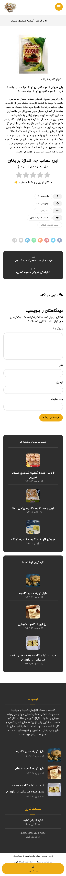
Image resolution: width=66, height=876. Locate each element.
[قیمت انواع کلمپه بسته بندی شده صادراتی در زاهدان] (33, 643)
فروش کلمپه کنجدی (39, 218)
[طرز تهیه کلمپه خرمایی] (33, 612)
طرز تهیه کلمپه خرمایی (33, 624)
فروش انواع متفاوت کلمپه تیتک (33, 539)
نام (61, 365)
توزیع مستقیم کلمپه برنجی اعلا (33, 508)
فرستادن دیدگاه (51, 417)
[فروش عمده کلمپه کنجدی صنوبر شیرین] (33, 460)
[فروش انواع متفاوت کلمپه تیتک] (33, 527)
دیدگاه (58, 329)
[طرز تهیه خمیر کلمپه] (33, 580)
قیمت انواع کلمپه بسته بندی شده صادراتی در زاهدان (33, 657)
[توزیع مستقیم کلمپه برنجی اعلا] (33, 495)
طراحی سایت (47, 856)
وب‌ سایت (57, 399)
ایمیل (59, 382)
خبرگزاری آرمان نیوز (33, 862)
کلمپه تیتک (43, 210)
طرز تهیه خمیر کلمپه (33, 593)
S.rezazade (43, 196)
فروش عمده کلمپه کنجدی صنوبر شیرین (33, 475)
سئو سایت (35, 856)
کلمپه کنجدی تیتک (50, 225)
